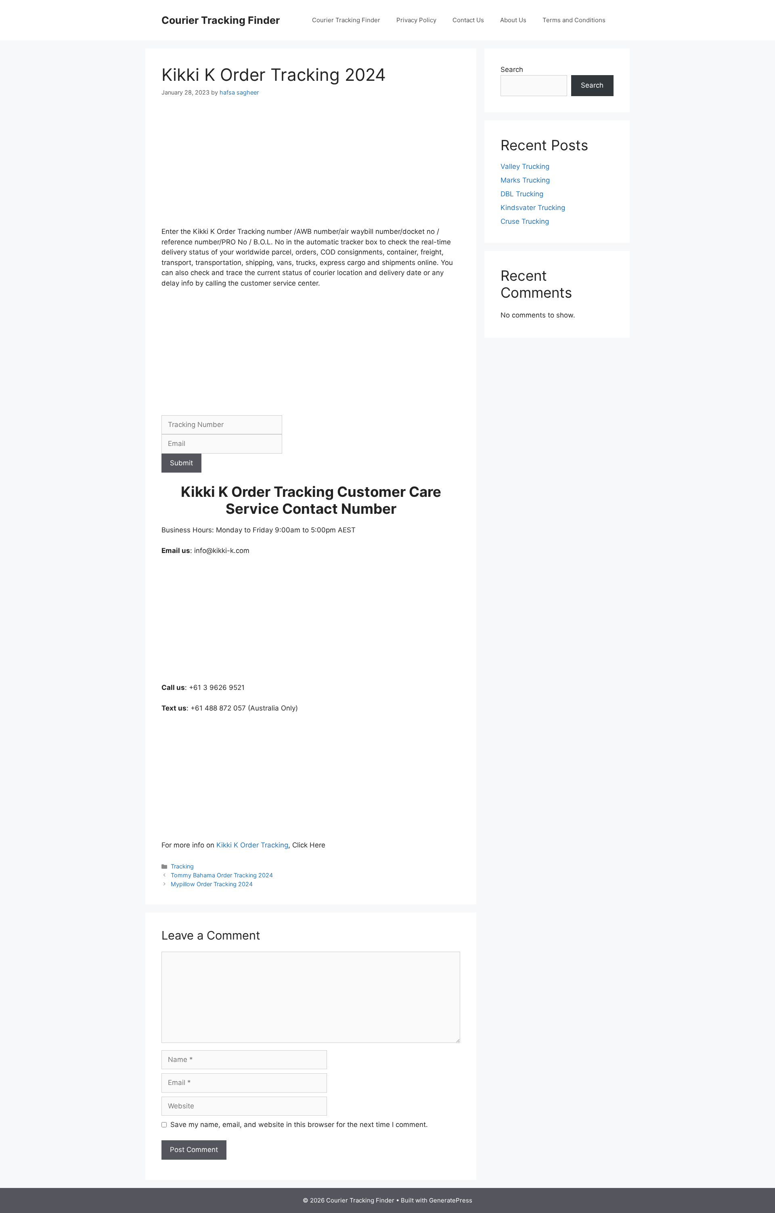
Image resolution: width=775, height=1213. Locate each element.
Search (512, 69)
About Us (513, 20)
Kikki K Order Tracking (252, 845)
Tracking (182, 866)
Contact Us (468, 20)
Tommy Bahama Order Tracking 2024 (222, 875)
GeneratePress (450, 1200)
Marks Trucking (525, 180)
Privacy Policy (416, 20)
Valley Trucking (525, 166)
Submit (181, 463)
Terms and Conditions (573, 20)
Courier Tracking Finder (220, 20)
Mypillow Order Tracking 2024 (212, 884)
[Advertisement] (310, 166)
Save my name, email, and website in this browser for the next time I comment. (299, 1125)
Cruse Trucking (525, 221)
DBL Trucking (522, 194)
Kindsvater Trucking (533, 208)
